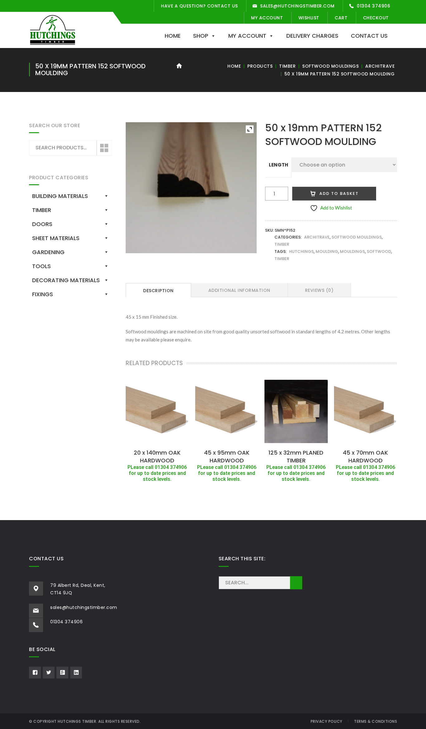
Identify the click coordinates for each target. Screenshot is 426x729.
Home (173, 36)
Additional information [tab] (239, 290)
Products (260, 66)
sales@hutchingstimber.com (297, 6)
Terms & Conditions (375, 721)
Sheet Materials (56, 238)
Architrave (380, 66)
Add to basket (339, 193)
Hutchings (301, 251)
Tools (41, 266)
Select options (157, 439)
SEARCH (296, 582)
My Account (267, 18)
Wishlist (308, 18)
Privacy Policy (326, 721)
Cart (341, 18)
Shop (200, 36)
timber (281, 259)
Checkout (376, 18)
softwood (379, 251)
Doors (42, 224)
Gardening (48, 252)
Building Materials (60, 196)
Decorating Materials (66, 280)
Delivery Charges (312, 36)
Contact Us (369, 36)
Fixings (42, 294)
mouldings (352, 251)
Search (103, 148)
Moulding (327, 251)
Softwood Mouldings (330, 66)
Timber (287, 66)
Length (278, 165)
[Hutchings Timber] (52, 29)
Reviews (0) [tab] (319, 290)
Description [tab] (158, 290)
